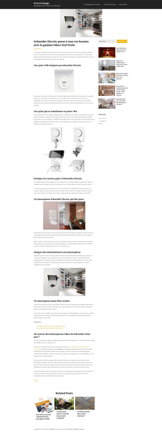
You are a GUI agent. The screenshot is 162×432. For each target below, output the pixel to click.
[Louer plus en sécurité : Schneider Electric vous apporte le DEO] (43, 404)
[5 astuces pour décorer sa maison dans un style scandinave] (64, 402)
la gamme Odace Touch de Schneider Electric (51, 326)
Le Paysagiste (102, 121)
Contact (81, 429)
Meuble (100, 123)
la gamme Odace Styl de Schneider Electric (51, 328)
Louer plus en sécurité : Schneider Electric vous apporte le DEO (43, 417)
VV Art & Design (41, 3)
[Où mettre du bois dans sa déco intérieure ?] (85, 402)
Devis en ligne (123, 4)
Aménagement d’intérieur (92, 4)
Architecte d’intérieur (110, 4)
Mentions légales (73, 429)
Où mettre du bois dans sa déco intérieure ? (83, 414)
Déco (36, 380)
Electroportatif (102, 118)
